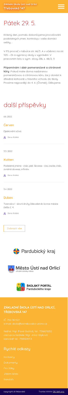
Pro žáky (9, 368)
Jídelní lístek (11, 373)
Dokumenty (10, 362)
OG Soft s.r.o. (58, 391)
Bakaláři (8, 379)
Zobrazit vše (14, 228)
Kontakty (9, 357)
